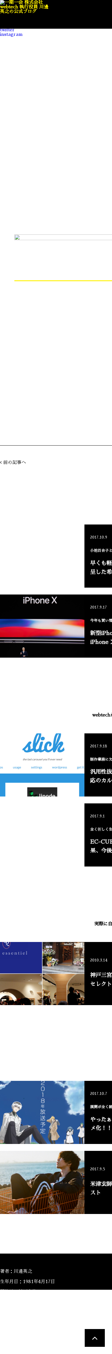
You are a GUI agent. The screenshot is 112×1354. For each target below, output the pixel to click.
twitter (7, 30)
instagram (11, 34)
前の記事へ (14, 462)
